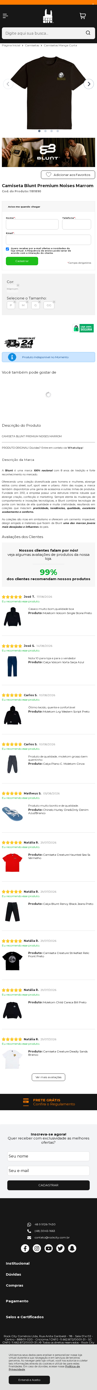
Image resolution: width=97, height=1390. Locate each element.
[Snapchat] (72, 1251)
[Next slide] (89, 84)
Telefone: (69, 218)
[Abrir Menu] (5, 16)
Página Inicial (11, 45)
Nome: (11, 218)
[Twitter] (60, 1251)
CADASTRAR (48, 1185)
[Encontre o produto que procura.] (88, 33)
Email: (10, 233)
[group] (48, 1102)
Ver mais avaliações (48, 1077)
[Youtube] (48, 1251)
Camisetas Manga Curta (60, 45)
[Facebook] (25, 1251)
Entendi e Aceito (29, 1380)
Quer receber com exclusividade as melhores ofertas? (48, 1140)
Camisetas (32, 45)
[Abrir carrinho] (86, 16)
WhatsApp (75, 447)
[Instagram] (37, 1251)
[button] (39, 131)
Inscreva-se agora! (48, 1134)
